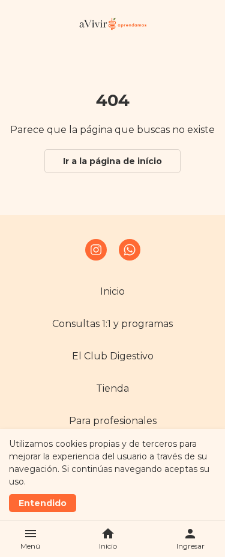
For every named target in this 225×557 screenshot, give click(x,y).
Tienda (112, 388)
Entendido (43, 503)
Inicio (112, 291)
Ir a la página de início (112, 161)
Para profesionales (113, 420)
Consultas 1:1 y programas (112, 323)
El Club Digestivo (113, 356)
